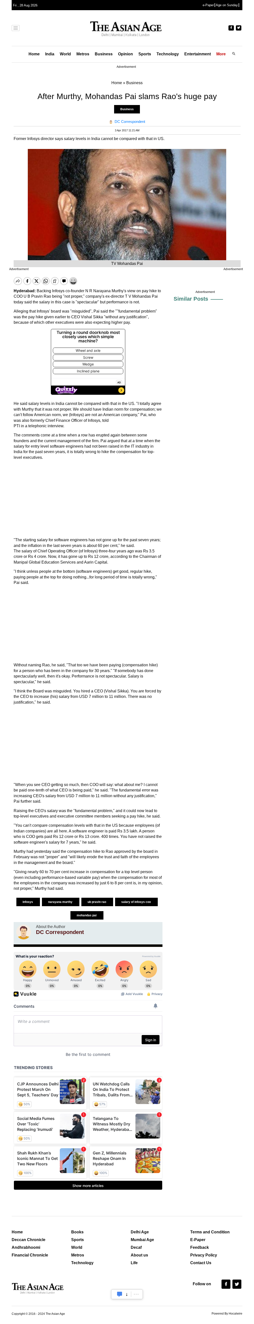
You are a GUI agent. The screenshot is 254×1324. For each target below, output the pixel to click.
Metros (82, 54)
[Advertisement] (88, 499)
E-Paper (197, 1240)
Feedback (199, 1247)
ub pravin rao (97, 902)
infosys (28, 902)
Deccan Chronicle (28, 1240)
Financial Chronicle (30, 1255)
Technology (168, 54)
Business (104, 54)
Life (134, 1263)
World (65, 54)
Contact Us (200, 1263)
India (49, 54)
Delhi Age (140, 1232)
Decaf (136, 1247)
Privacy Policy (203, 1255)
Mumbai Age (142, 1240)
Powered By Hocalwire (227, 1313)
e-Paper (208, 5)
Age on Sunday (227, 5)
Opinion (125, 54)
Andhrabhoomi (26, 1247)
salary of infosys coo (136, 902)
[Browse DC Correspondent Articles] (23, 932)
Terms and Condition (210, 1232)
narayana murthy (60, 902)
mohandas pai (87, 915)
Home (34, 54)
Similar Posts (191, 299)
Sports (144, 54)
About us (139, 1255)
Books (77, 1232)
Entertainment (197, 54)
